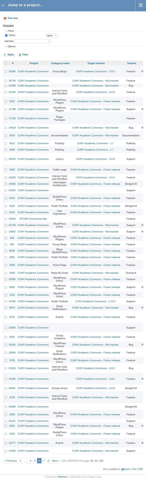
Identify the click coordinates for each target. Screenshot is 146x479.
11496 (12, 301)
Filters (11, 31)
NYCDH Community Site (33, 218)
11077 (12, 442)
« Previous (11, 460)
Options (12, 46)
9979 (12, 307)
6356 (12, 425)
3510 (12, 143)
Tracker (131, 63)
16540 (12, 344)
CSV (134, 469)
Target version (96, 63)
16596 (12, 71)
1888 (12, 265)
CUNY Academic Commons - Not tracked (95, 80)
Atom (127, 469)
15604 (12, 352)
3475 (12, 316)
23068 (12, 406)
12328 (12, 450)
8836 (12, 250)
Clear (25, 54)
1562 (12, 101)
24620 (12, 190)
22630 (12, 177)
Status (11, 35)
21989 (12, 85)
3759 (12, 360)
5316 (12, 212)
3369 (12, 272)
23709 (12, 225)
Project (34, 63)
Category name (60, 63)
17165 (12, 118)
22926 (12, 327)
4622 (12, 205)
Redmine (62, 477)
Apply (10, 54)
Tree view (12, 18)
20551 (12, 388)
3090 (12, 169)
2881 (12, 257)
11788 (12, 109)
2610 (12, 336)
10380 (12, 279)
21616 (12, 368)
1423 (12, 433)
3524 (12, 135)
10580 (12, 183)
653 (12, 244)
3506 (12, 149)
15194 (12, 92)
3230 (12, 397)
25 (91, 460)
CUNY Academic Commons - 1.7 (95, 143)
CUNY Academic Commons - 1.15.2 (95, 301)
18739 (12, 80)
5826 (12, 287)
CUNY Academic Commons (33, 71)
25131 (12, 420)
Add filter (9, 41)
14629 (12, 127)
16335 (12, 378)
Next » (55, 460)
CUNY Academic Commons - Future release (95, 101)
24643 (12, 158)
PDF (141, 469)
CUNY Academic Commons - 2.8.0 (95, 71)
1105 (12, 294)
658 (12, 237)
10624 (12, 218)
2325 (12, 198)
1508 (12, 414)
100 (101, 460)
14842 (12, 231)
